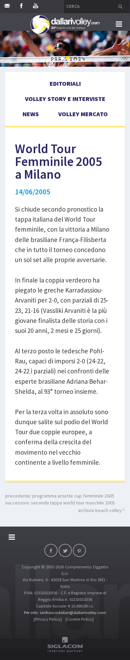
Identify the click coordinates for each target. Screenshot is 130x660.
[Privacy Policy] (48, 619)
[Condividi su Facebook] (51, 550)
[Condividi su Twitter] (65, 550)
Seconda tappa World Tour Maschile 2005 (73, 503)
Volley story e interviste (65, 99)
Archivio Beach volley (100, 510)
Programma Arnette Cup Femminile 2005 (73, 496)
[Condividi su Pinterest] (79, 550)
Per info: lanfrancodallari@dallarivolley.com (65, 612)
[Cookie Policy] (80, 619)
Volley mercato (83, 114)
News (31, 114)
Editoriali (65, 83)
